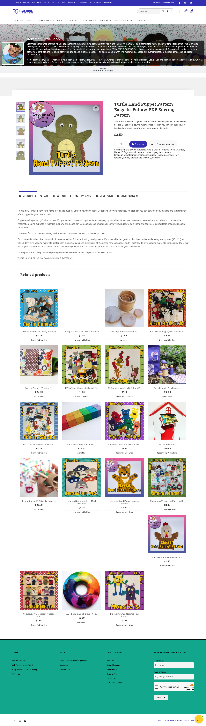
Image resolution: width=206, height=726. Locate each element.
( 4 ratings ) (108, 70)
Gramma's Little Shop (43, 39)
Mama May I (124, 340)
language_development (125, 155)
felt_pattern (165, 152)
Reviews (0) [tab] (85, 195)
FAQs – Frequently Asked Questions (74, 661)
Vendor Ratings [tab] (129, 195)
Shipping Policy (112, 674)
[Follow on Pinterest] (191, 3)
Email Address (160, 672)
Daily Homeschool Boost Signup (102, 3)
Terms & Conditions (114, 683)
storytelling (136, 157)
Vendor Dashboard (69, 3)
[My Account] (179, 11)
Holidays (104, 21)
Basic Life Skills (23, 21)
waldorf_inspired (151, 157)
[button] (96, 108)
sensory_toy (172, 155)
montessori (143, 155)
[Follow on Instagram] (185, 3)
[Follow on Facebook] (179, 3)
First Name (159, 661)
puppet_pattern (157, 155)
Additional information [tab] (57, 195)
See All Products (18, 661)
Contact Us (64, 665)
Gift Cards (16, 674)
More (141, 21)
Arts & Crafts (153, 149)
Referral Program (113, 665)
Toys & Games (87, 21)
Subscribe (160, 697)
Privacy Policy (112, 678)
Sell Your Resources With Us (23, 665)
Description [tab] (29, 195)
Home (72, 21)
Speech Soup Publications (167, 453)
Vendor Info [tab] (106, 195)
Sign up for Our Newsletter (24, 3)
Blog (39, 3)
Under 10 (118, 152)
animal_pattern (136, 152)
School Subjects (123, 21)
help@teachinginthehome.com (162, 3)
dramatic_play (151, 152)
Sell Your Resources (51, 3)
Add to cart (139, 144)
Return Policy (65, 670)
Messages (83, 3)
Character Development (51, 21)
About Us (110, 661)
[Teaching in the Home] (22, 11)
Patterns (165, 149)
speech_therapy (122, 157)
